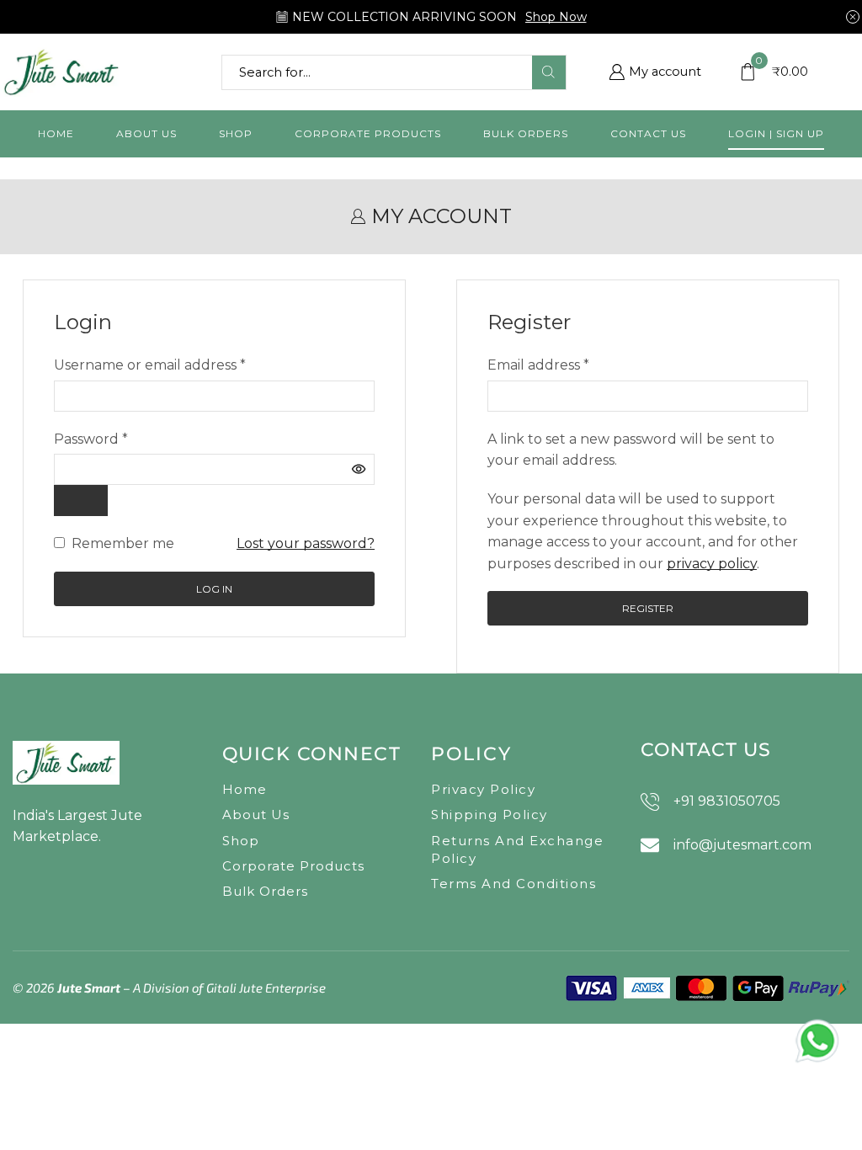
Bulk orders (525, 133)
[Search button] (549, 72)
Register (647, 608)
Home (56, 133)
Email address (538, 363)
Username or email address (150, 363)
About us (146, 133)
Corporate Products (368, 133)
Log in (214, 589)
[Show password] (81, 500)
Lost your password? (306, 543)
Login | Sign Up (776, 133)
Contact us (648, 133)
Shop (236, 133)
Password (91, 438)
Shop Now (556, 16)
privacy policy (712, 564)
